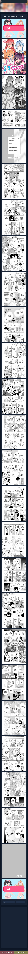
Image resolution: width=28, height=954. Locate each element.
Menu (2, 1)
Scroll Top (21, 902)
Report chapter (10, 902)
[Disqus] (14, 927)
